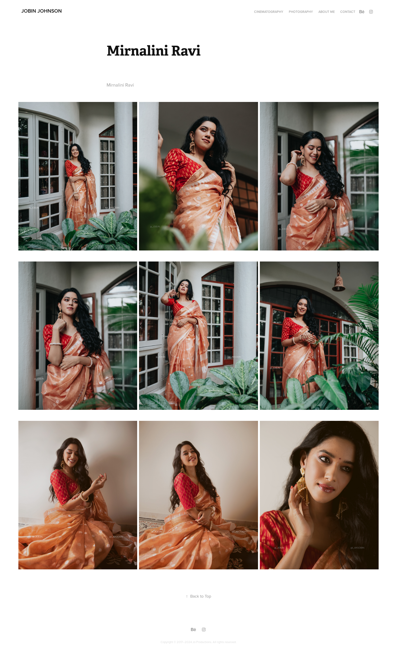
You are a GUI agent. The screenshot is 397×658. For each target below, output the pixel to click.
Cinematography (268, 11)
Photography (301, 11)
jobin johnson (41, 10)
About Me (326, 11)
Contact (347, 11)
